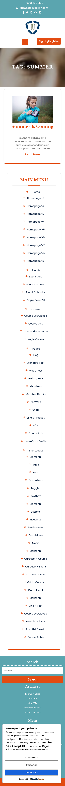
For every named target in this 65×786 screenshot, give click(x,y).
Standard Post (35, 363)
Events (35, 270)
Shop (35, 410)
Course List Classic (35, 316)
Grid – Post (35, 606)
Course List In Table (36, 331)
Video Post (35, 370)
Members (36, 386)
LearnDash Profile (36, 441)
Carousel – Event (35, 566)
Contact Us (36, 433)
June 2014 (32, 698)
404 (35, 425)
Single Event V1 (36, 300)
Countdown (36, 535)
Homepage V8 (36, 253)
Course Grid (35, 323)
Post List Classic (35, 629)
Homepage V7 (36, 245)
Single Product (36, 417)
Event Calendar (35, 292)
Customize (31, 757)
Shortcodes (35, 450)
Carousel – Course (35, 559)
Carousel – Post (35, 574)
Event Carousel (35, 284)
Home (36, 192)
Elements (35, 457)
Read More (32, 154)
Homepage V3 (35, 214)
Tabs (36, 465)
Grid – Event (35, 590)
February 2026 (32, 693)
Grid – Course (35, 582)
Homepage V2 (35, 206)
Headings (35, 519)
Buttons (36, 512)
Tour (35, 472)
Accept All (32, 772)
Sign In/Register (49, 41)
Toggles (36, 488)
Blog (35, 355)
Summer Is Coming (32, 126)
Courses (35, 309)
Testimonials (36, 527)
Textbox (36, 496)
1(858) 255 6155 (33, 3)
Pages (36, 349)
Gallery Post (35, 378)
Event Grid (35, 276)
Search (33, 679)
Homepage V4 (36, 222)
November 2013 (33, 712)
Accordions (36, 480)
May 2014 (32, 703)
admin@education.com (34, 7)
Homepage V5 (36, 229)
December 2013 (32, 707)
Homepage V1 (35, 198)
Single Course (35, 339)
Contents (35, 551)
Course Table (35, 637)
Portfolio (35, 402)
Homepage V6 (36, 237)
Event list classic (36, 621)
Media (35, 543)
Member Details (36, 394)
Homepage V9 (35, 261)
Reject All (31, 765)
